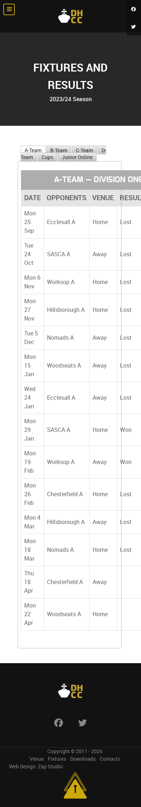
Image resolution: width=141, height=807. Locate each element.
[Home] (70, 16)
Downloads (83, 759)
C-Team (84, 150)
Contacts (110, 759)
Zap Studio (50, 766)
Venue (37, 759)
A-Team (33, 150)
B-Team (58, 150)
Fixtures (57, 759)
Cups (47, 157)
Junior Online (77, 157)
